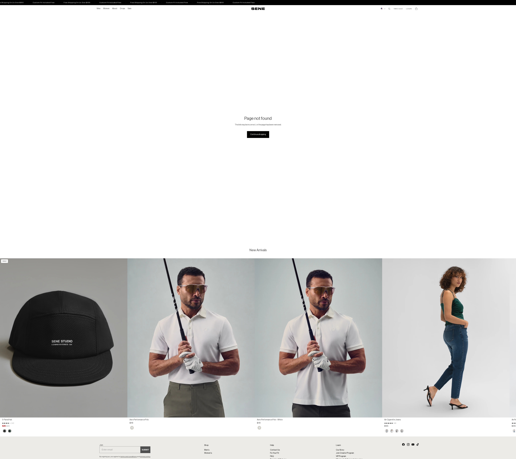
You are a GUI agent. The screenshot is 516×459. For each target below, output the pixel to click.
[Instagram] (408, 444)
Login (409, 9)
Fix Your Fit (274, 453)
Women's (208, 453)
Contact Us (275, 450)
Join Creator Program (345, 453)
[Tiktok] (417, 444)
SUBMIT (145, 450)
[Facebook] (403, 444)
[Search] (389, 9)
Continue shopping (258, 134)
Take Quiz (398, 9)
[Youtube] (413, 444)
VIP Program (341, 456)
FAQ (272, 456)
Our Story (340, 450)
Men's (206, 450)
